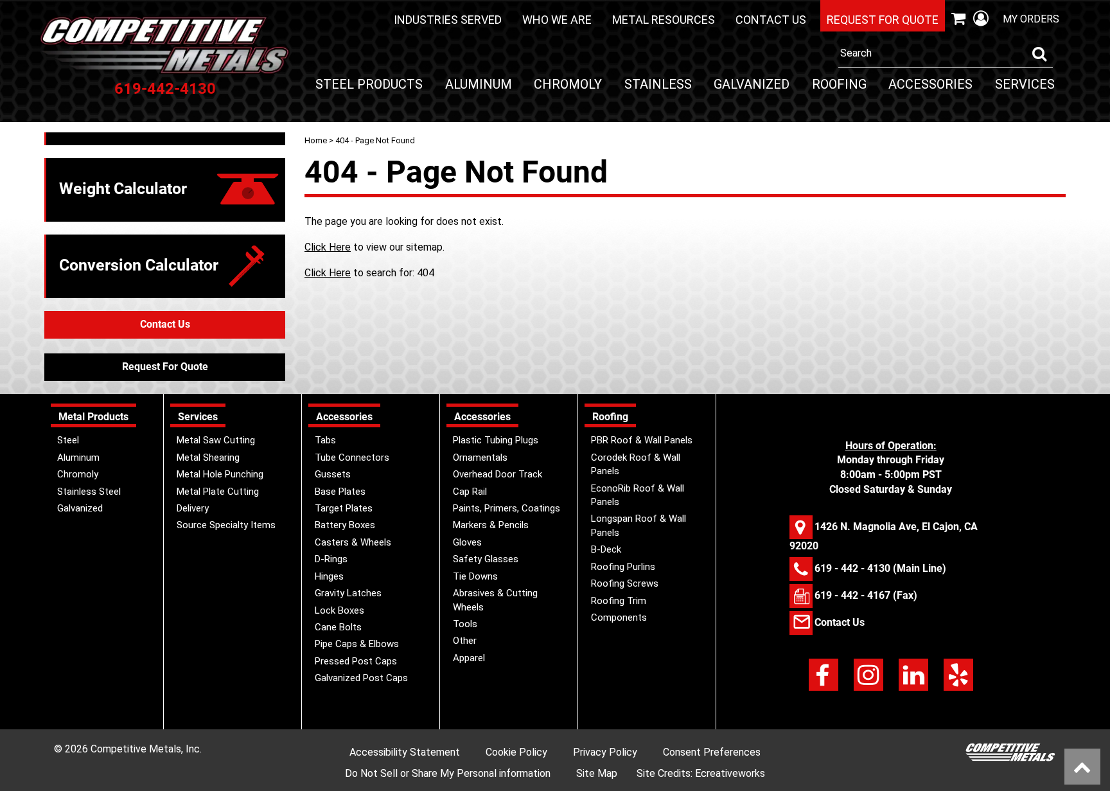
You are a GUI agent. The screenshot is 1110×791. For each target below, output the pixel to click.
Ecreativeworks (730, 773)
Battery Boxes (345, 525)
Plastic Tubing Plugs (495, 440)
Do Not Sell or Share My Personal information (448, 773)
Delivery (193, 508)
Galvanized (751, 84)
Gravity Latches (348, 593)
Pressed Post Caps (356, 661)
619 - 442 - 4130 (852, 568)
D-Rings (331, 559)
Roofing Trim (618, 601)
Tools (465, 624)
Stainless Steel (89, 491)
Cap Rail (470, 491)
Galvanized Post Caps (361, 678)
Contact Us (771, 19)
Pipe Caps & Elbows (357, 644)
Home (315, 140)
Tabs (325, 440)
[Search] (1039, 53)
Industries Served (448, 19)
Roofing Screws (624, 583)
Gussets (333, 474)
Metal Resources (663, 19)
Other (465, 640)
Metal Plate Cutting (218, 491)
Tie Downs (475, 576)
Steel (68, 440)
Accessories (930, 84)
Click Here (327, 247)
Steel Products (369, 84)
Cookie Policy (516, 752)
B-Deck (606, 549)
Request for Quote (882, 19)
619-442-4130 (165, 89)
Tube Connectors (352, 457)
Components (619, 617)
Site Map (596, 773)
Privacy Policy (605, 752)
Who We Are (557, 19)
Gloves (467, 542)
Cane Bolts (338, 627)
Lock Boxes (339, 610)
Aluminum (478, 84)
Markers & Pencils (491, 525)
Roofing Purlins (623, 567)
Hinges (329, 576)
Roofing (839, 84)
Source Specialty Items (226, 525)
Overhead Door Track (497, 474)
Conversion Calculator (138, 265)
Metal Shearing (208, 457)
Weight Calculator (123, 188)
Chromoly (568, 84)
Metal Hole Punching (220, 474)
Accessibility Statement (404, 752)
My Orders (1031, 19)
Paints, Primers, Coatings (506, 508)
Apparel (469, 658)
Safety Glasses (485, 559)
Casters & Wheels (353, 542)
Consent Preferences (712, 752)
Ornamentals (480, 457)
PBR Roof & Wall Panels (641, 440)
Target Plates (344, 508)
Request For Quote (165, 366)
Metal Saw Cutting (216, 440)
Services (1025, 84)
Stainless (658, 84)
